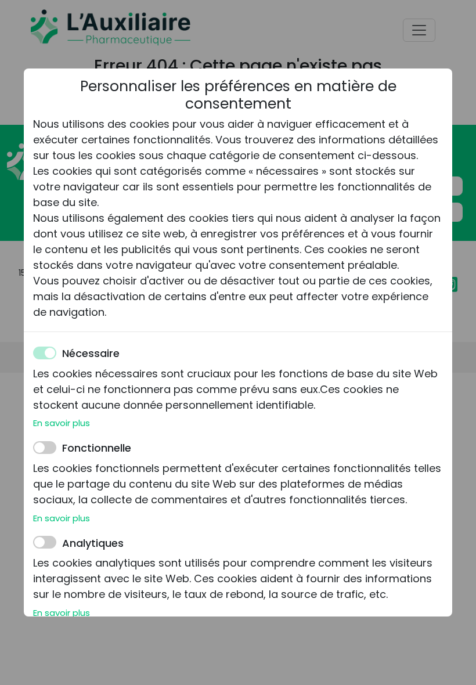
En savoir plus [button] (61, 423)
